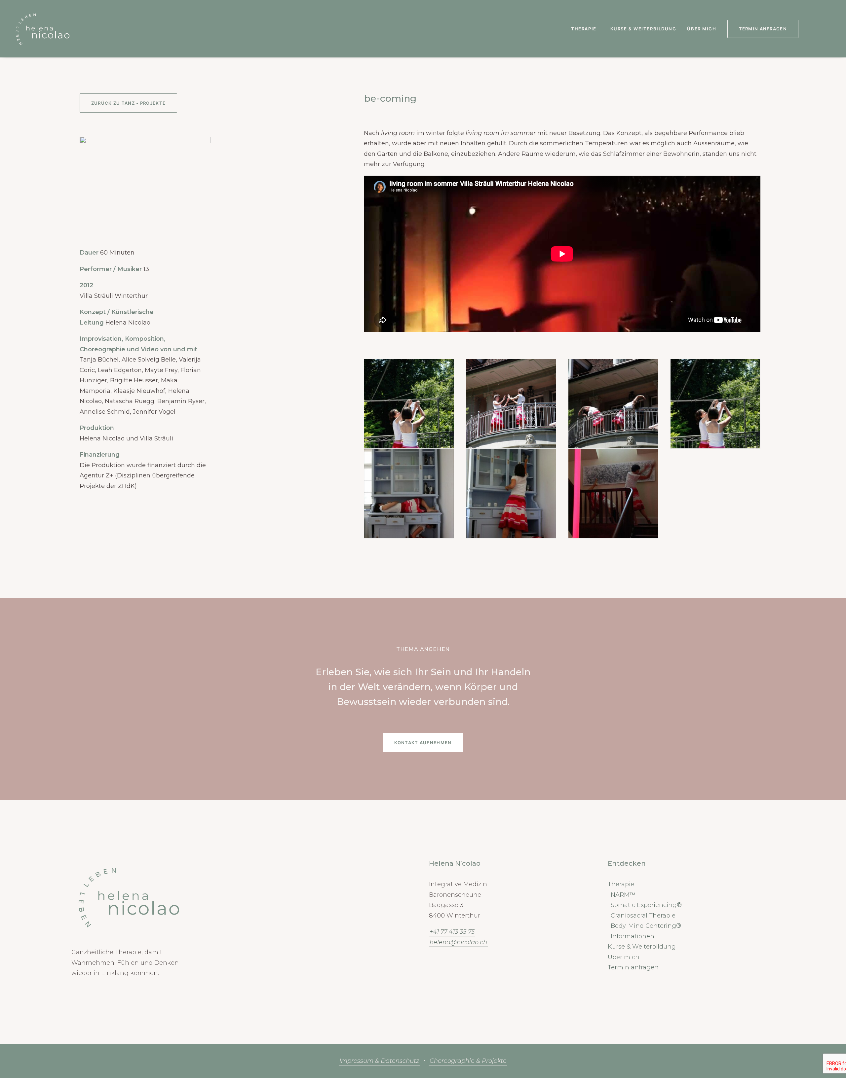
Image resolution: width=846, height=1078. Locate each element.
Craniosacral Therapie (643, 915)
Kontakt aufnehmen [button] (422, 742)
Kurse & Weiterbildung (643, 28)
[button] (811, 28)
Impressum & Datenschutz (379, 1060)
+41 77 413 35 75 (452, 931)
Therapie (583, 28)
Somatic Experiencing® (646, 905)
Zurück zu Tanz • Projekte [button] (128, 103)
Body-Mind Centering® (646, 925)
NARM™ (623, 894)
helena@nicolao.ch (458, 942)
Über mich (701, 28)
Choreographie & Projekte (468, 1060)
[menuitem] (585, 28)
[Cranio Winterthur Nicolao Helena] (42, 29)
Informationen (632, 936)
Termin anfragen (633, 967)
